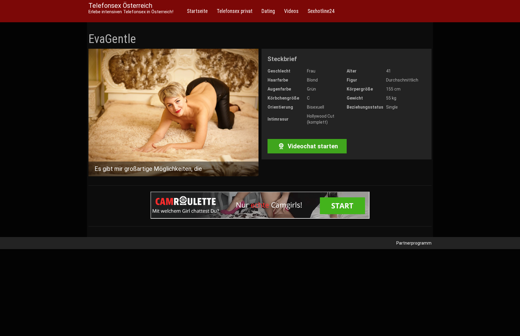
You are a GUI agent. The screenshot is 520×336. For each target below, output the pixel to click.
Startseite (197, 11)
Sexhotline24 (321, 11)
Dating (268, 11)
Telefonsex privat (234, 11)
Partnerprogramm (414, 243)
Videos (291, 11)
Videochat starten (312, 146)
